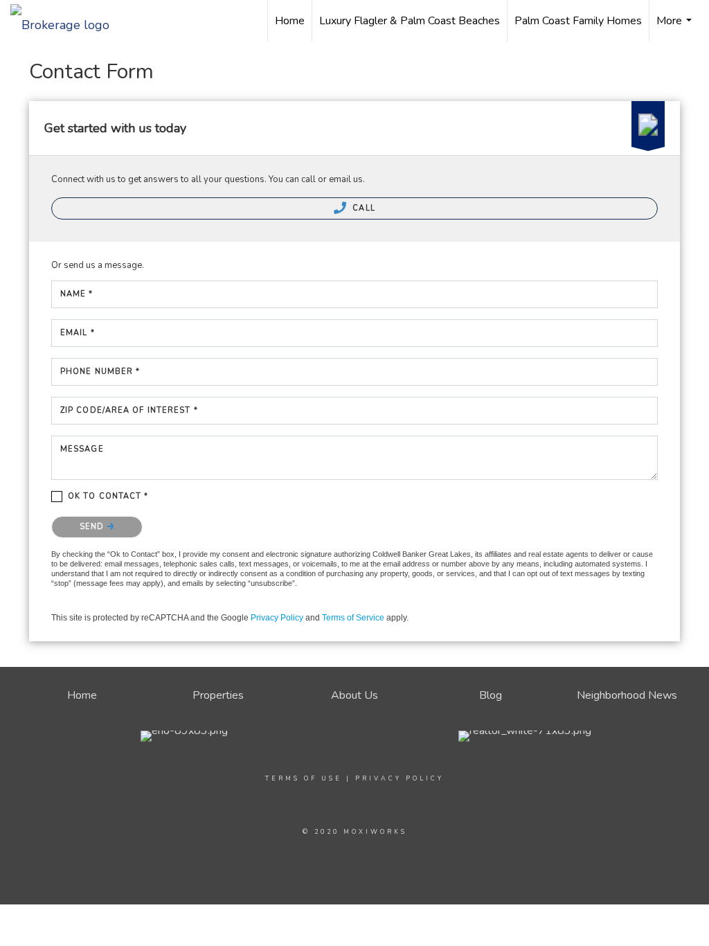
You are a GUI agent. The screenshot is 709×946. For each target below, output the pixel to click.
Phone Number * (100, 371)
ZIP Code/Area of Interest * (129, 410)
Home (290, 20)
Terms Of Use (303, 778)
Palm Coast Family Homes (578, 20)
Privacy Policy (277, 618)
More (675, 27)
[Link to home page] (66, 21)
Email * (77, 333)
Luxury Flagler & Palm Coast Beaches (409, 20)
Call (362, 208)
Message (82, 449)
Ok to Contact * (108, 496)
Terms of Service (353, 618)
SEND (93, 526)
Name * (76, 294)
